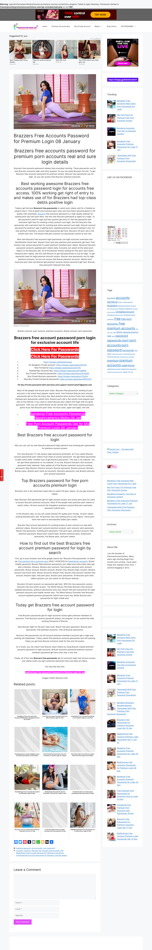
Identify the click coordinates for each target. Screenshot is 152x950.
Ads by (95, 38)
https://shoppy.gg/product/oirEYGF (71, 365)
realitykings (128, 365)
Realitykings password (128, 369)
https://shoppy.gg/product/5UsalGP (73, 373)
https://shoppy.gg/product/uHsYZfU (65, 368)
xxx (132, 372)
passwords (114, 340)
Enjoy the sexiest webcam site (42, 61)
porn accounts (37, 848)
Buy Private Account (82, 26)
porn (125, 340)
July (137, 329)
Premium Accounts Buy (61, 26)
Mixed (97, 26)
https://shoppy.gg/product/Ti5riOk (73, 376)
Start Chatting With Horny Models (19, 61)
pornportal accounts (129, 354)
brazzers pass (114, 309)
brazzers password (23, 848)
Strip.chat (12, 64)
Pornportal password (113, 357)
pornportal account (117, 354)
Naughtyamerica (130, 332)
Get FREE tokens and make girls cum (89, 61)
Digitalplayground (125, 311)
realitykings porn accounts (114, 372)
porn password (49, 848)
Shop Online (111, 26)
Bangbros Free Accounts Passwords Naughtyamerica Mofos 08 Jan (57, 416)
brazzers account (124, 306)
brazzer (120, 302)
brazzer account (128, 302)
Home (44, 26)
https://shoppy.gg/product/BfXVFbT (76, 379)
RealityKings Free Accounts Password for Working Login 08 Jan (55, 672)
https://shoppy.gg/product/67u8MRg (70, 371)
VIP (129, 372)
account (111, 298)
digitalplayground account (115, 315)
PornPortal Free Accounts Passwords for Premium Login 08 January (41, 855)
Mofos (119, 332)
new (109, 336)
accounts (19, 851)
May (111, 332)
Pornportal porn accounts (127, 357)
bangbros (112, 301)
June (108, 332)
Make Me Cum (61, 60)
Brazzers (41, 214)
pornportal (128, 350)
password (121, 335)
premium (113, 360)
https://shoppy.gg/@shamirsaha (58, 362)
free (61, 851)
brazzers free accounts (51, 851)
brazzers (27, 851)
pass (113, 336)
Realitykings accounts (78, 561)
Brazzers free (36, 851)
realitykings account (114, 369)
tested (125, 372)
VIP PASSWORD (127, 26)
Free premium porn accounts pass (33, 561)
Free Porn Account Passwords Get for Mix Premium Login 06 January (57, 426)
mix (114, 332)
